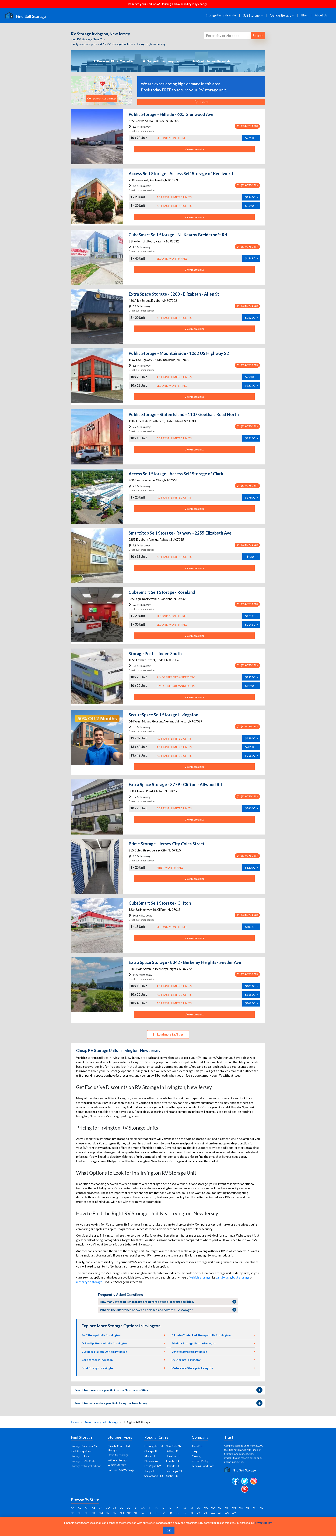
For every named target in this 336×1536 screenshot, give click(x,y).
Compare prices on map (101, 98)
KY (191, 1507)
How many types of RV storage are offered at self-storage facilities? (147, 1302)
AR (86, 1507)
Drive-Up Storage (118, 1454)
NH (86, 1513)
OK (129, 1513)
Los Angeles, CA (153, 1446)
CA (100, 1507)
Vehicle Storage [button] (280, 15)
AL (79, 1507)
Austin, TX (172, 1475)
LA (198, 1507)
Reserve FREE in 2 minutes (115, 61)
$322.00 (251, 385)
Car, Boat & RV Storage (121, 1469)
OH (122, 1513)
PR (149, 1513)
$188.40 (251, 926)
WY (234, 1513)
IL (170, 1507)
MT (255, 1507)
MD (213, 1507)
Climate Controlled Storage (119, 1448)
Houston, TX (173, 1456)
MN (234, 1507)
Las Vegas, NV (152, 1465)
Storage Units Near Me (221, 15)
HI (149, 1507)
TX (184, 1513)
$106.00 (251, 986)
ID (163, 1507)
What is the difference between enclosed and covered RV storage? (146, 1310)
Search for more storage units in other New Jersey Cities (111, 1390)
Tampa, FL (150, 1471)
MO (241, 1507)
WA (213, 1513)
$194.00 (251, 197)
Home (75, 1422)
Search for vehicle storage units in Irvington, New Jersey (111, 1403)
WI (219, 1513)
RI (156, 1513)
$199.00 (251, 497)
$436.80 (251, 258)
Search (258, 35)
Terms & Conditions (203, 1465)
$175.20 (251, 616)
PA (142, 1513)
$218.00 (251, 755)
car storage (223, 1277)
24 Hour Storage (117, 1460)
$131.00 (251, 438)
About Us (321, 15)
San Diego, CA (174, 1471)
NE (79, 1513)
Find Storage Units (82, 1451)
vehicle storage (200, 1277)
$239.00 (251, 205)
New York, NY (173, 1446)
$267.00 (251, 317)
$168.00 (251, 1003)
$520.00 (251, 867)
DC (121, 1507)
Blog (304, 15)
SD (170, 1513)
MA (206, 1507)
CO (108, 1507)
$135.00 (251, 994)
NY (114, 1513)
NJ (93, 1513)
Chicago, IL (150, 1451)
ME (219, 1507)
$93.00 (252, 556)
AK (72, 1507)
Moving (196, 1456)
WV (227, 1513)
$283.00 (251, 808)
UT (191, 1513)
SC (163, 1513)
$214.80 (251, 624)
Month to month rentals (213, 61)
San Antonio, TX (153, 1475)
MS (247, 1507)
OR (136, 1513)
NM (101, 1513)
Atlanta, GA (172, 1461)
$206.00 (251, 747)
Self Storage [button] (251, 15)
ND (72, 1513)
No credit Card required (163, 61)
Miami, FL (150, 1456)
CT (114, 1507)
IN (177, 1507)
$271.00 (251, 137)
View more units (194, 149)
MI (226, 1507)
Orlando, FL (172, 1465)
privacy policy (263, 1522)
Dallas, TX (172, 1451)
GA (143, 1507)
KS (184, 1507)
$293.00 (251, 376)
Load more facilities (170, 1034)
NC (261, 1507)
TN (177, 1513)
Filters (204, 101)
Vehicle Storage (117, 1464)
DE (128, 1507)
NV (107, 1513)
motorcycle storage (89, 1282)
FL (135, 1507)
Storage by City (80, 1456)
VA (198, 1513)
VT (205, 1513)
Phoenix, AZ (151, 1461)
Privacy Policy (200, 1461)
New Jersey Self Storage (101, 1422)
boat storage (240, 1277)
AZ (93, 1507)
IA (156, 1507)
